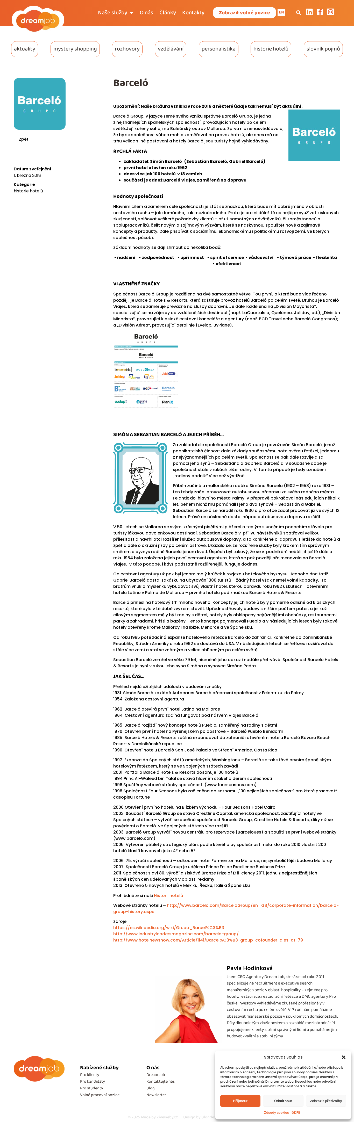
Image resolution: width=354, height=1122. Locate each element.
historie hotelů (270, 49)
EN (281, 12)
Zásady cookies (276, 1112)
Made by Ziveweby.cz (153, 1117)
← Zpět (21, 139)
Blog (150, 1088)
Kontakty (193, 12)
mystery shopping (75, 49)
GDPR (296, 1112)
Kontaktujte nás (160, 1081)
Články (167, 12)
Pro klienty (89, 1075)
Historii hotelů (168, 896)
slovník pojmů (323, 49)
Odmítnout (283, 1101)
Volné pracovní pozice (99, 1095)
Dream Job (155, 1075)
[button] (343, 1057)
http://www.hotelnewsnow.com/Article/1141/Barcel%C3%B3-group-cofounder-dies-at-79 (208, 940)
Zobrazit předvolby (326, 1101)
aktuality (24, 49)
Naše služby (112, 12)
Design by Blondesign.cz (204, 1117)
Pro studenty (91, 1088)
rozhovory (127, 49)
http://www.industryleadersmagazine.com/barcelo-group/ (176, 934)
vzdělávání (170, 49)
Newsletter (156, 1095)
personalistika (219, 49)
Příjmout (240, 1101)
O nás (146, 12)
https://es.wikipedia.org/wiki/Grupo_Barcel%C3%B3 (168, 928)
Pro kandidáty (92, 1081)
